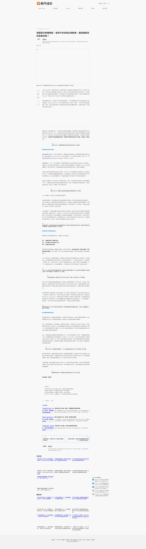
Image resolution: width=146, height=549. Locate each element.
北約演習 (71, 337)
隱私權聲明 (75, 539)
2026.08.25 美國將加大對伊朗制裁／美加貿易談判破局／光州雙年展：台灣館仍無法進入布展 (101, 491)
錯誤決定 (84, 156)
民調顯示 (53, 213)
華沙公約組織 (53, 163)
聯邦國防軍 (45, 297)
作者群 (92, 8)
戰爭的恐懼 (46, 282)
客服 (59, 539)
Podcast (68, 8)
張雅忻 (44, 39)
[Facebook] (37, 93)
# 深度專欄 (44, 405)
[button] (99, 3)
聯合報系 (80, 539)
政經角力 (47, 28)
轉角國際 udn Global (42, 28)
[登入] (106, 3)
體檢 (73, 96)
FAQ (57, 539)
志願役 (61, 328)
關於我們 (105, 8)
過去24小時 (42, 8)
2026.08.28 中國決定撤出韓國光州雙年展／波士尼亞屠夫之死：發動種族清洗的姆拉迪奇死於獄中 (101, 480)
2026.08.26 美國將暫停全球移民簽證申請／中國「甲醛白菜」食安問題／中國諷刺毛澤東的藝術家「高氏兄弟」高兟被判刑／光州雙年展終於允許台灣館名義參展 (101, 487)
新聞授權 (63, 539)
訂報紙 (84, 539)
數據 (85, 324)
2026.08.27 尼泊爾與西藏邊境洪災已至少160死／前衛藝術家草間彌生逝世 (101, 484)
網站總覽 (93, 539)
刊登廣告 (53, 539)
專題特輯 (80, 8)
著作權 (71, 539)
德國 (52, 400)
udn (37, 28)
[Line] (37, 97)
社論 (58, 181)
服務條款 (67, 539)
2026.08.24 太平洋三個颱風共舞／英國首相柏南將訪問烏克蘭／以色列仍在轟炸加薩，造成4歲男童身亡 (101, 494)
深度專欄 (55, 8)
